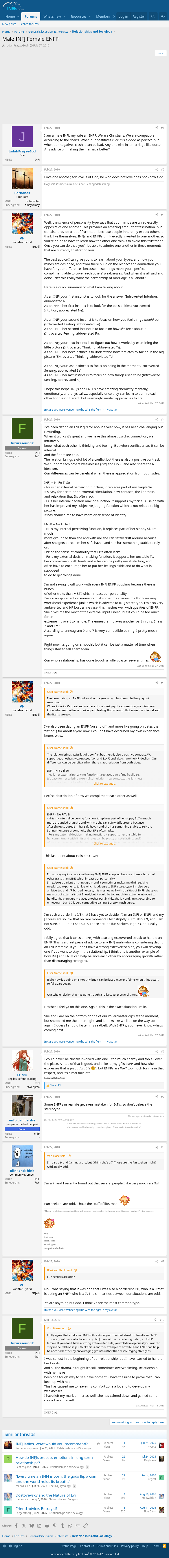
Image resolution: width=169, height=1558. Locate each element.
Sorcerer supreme (27, 1448)
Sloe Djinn (150, 1511)
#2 (162, 169)
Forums (31, 16)
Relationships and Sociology (74, 1448)
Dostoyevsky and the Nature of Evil (46, 1495)
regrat (152, 1479)
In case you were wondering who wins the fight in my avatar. (80, 409)
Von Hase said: (56, 1156)
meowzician (23, 1486)
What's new (52, 16)
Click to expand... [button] (105, 783)
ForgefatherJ (23, 1513)
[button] (18, 16)
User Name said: (57, 692)
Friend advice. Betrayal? (36, 1508)
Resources (78, 16)
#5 (162, 683)
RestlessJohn (23, 1467)
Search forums (29, 24)
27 (123, 1475)
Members (103, 16)
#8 (162, 1147)
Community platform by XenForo (84, 1554)
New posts (9, 24)
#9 (162, 1261)
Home (10, 16)
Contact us (87, 1546)
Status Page (69, 1546)
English (17, 1546)
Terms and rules (107, 1546)
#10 (162, 1320)
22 (123, 1456)
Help (145, 1546)
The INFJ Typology (60, 1486)
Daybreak (150, 1460)
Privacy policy (130, 1546)
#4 (162, 419)
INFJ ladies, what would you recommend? (52, 1443)
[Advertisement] (84, 91)
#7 (162, 1097)
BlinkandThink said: (59, 1270)
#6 (162, 1051)
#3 (162, 215)
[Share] (157, 128)
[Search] (153, 16)
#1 (162, 128)
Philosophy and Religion (63, 1499)
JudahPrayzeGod (17, 45)
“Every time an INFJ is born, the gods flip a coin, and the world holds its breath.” (56, 1479)
